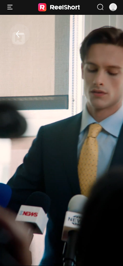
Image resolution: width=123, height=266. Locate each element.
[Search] (100, 7)
